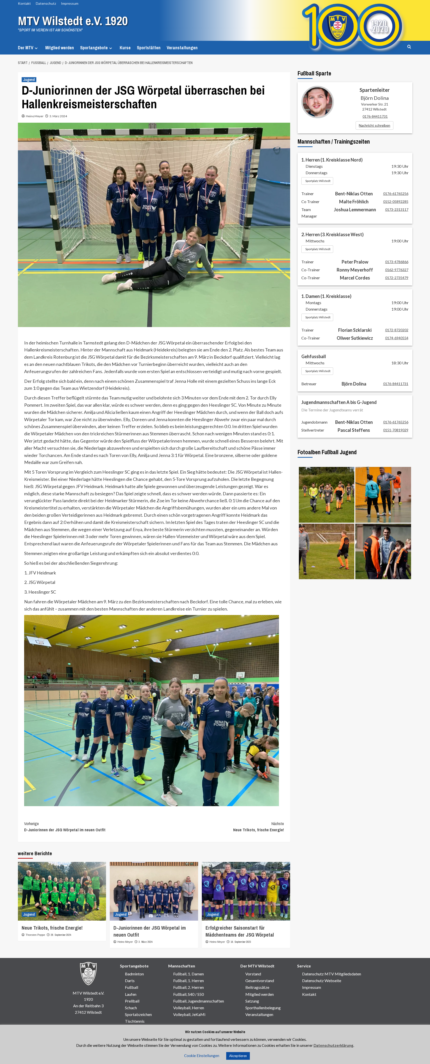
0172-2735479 (396, 278)
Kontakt (24, 3)
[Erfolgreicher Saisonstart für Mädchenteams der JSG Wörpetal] (246, 891)
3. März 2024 (58, 116)
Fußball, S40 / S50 (188, 994)
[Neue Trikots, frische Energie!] (62, 891)
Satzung (252, 1001)
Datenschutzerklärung (333, 1045)
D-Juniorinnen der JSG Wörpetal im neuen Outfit (65, 827)
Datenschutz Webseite (321, 980)
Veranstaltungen (182, 48)
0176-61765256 (395, 193)
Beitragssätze (257, 987)
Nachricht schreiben (374, 125)
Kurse (125, 48)
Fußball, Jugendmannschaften (198, 1001)
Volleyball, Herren (188, 1007)
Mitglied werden (59, 48)
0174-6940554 (396, 338)
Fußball (131, 987)
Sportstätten (149, 48)
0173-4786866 (396, 262)
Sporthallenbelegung (263, 1007)
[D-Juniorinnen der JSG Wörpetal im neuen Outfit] (154, 891)
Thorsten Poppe (35, 934)
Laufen (130, 994)
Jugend (29, 79)
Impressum (69, 3)
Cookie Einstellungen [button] (201, 1055)
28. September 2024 (61, 935)
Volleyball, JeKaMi (189, 1014)
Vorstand (253, 973)
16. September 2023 (241, 942)
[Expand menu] (36, 48)
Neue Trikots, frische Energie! (258, 827)
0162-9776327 (396, 270)
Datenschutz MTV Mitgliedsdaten (331, 973)
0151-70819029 (395, 430)
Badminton (134, 973)
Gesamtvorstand (259, 980)
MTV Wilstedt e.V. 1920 (73, 20)
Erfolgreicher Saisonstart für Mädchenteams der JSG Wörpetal (240, 931)
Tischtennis (135, 1021)
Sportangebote (94, 48)
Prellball (132, 1001)
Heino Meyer (35, 116)
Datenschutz (46, 3)
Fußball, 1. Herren (188, 980)
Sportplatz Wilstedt (317, 181)
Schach (131, 1007)
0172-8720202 (396, 330)
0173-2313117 (396, 209)
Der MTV (25, 48)
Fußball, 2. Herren (188, 987)
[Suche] (409, 47)
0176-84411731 (375, 116)
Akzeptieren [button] (238, 1056)
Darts (130, 980)
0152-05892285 (395, 201)
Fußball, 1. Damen (188, 973)
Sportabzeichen (138, 1014)
